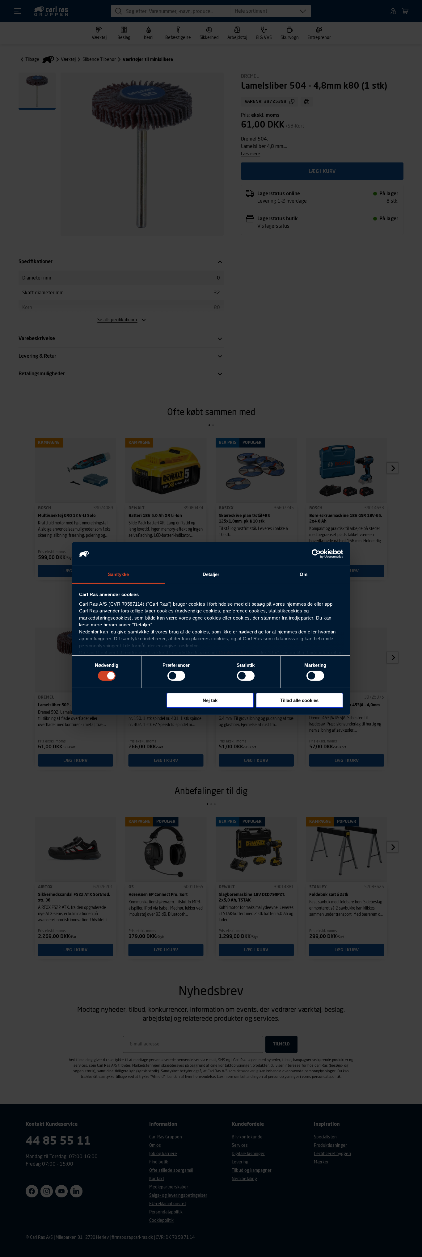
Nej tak (210, 700)
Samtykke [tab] (118, 574)
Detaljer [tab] (211, 574)
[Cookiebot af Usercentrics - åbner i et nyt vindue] (316, 553)
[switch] (176, 676)
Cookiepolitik (234, 652)
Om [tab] (303, 574)
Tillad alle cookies (299, 700)
